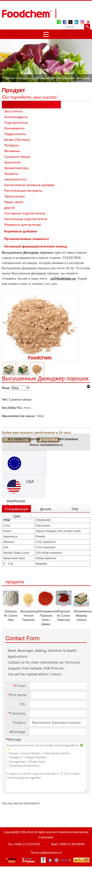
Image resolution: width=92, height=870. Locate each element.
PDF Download (68, 439)
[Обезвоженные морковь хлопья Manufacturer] (81, 605)
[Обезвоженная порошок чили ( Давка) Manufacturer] (46, 605)
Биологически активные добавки (29, 185)
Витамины (12, 151)
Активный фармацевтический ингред (35, 246)
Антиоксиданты (16, 117)
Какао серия (13, 202)
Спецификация (16, 509)
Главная (8, 78)
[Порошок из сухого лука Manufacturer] (11, 605)
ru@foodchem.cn (63, 278)
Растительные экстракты (23, 190)
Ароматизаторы (16, 168)
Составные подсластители (24, 213)
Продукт (23, 78)
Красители (12, 162)
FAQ (75, 509)
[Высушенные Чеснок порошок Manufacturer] (28, 605)
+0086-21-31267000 (27, 439)
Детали (45, 509)
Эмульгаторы (14, 196)
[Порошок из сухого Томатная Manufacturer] (63, 605)
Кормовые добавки (20, 231)
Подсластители (16, 122)
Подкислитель (15, 134)
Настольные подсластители (25, 219)
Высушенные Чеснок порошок (29, 616)
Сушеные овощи (43, 78)
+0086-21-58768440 (71, 844)
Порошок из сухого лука (10, 616)
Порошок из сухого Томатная (63, 616)
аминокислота (15, 179)
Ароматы (11, 173)
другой (9, 207)
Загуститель (13, 111)
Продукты (12, 105)
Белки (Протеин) (17, 139)
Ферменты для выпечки (22, 224)
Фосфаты (11, 145)
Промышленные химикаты (26, 239)
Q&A (16, 516)
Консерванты (14, 128)
